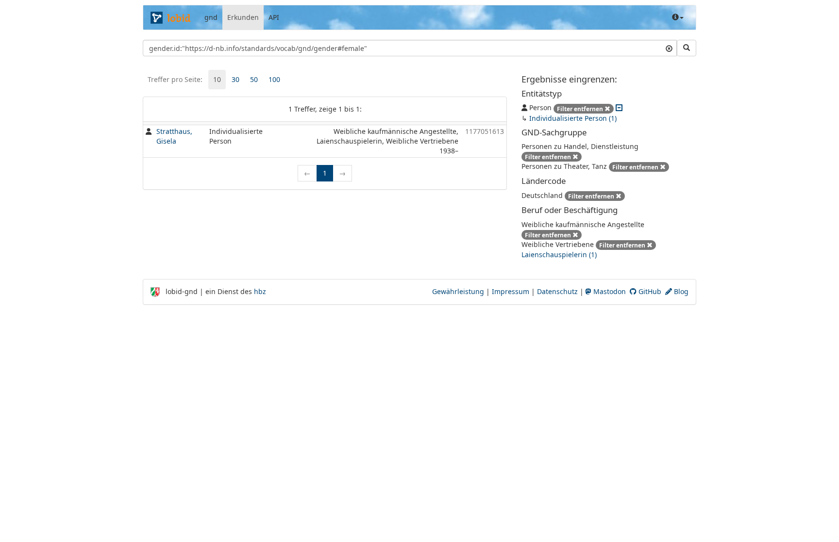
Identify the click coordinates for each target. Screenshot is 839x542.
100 (274, 79)
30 (235, 79)
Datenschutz (557, 291)
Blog (680, 291)
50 (254, 79)
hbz (260, 291)
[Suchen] (686, 48)
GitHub (649, 291)
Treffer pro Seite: (175, 79)
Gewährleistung (458, 291)
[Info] (677, 17)
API (273, 17)
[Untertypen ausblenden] (619, 107)
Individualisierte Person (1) (573, 118)
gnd (211, 17)
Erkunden (243, 17)
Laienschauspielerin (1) (559, 254)
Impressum (510, 291)
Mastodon (608, 291)
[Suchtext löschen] (669, 48)
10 (217, 79)
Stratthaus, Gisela (174, 136)
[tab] (217, 79)
